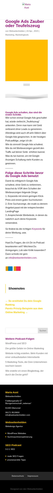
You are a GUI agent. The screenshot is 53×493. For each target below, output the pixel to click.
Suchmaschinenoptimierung (19, 437)
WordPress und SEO (15, 343)
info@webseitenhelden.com (17, 415)
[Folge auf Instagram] (17, 268)
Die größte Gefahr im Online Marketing (24, 348)
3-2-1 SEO (10, 449)
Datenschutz (18, 476)
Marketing (9, 35)
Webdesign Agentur (14, 426)
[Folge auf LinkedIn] (9, 268)
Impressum (33, 476)
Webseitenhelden (17, 31)
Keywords (37, 229)
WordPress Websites (16, 433)
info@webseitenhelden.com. (22, 258)
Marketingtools (22, 35)
